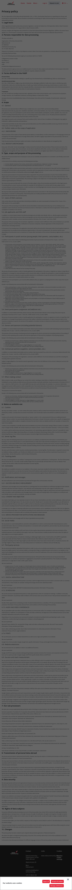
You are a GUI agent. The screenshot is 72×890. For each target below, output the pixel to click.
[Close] (68, 879)
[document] (36, 883)
